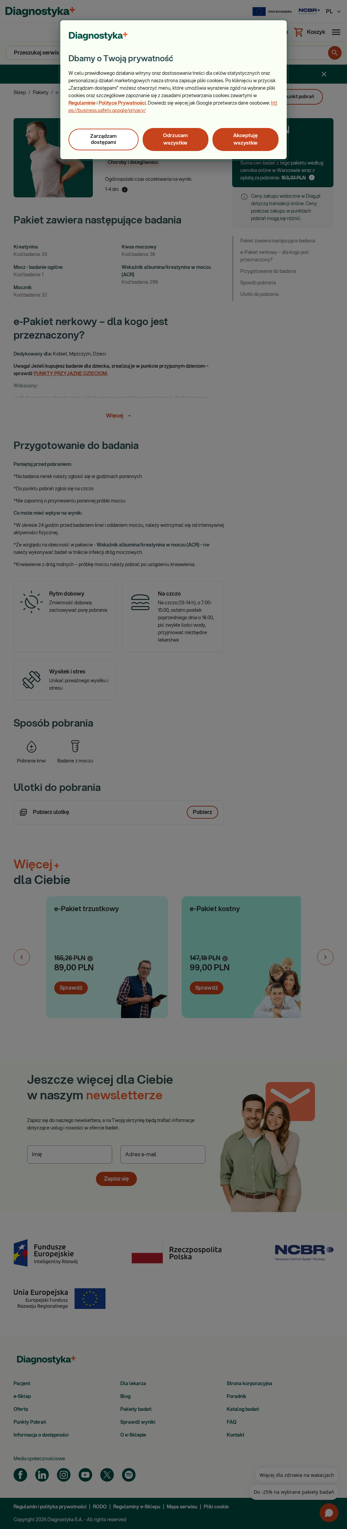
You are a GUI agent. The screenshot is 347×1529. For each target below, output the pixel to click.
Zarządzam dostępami (103, 139)
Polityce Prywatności (122, 103)
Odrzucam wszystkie (175, 139)
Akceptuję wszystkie (245, 139)
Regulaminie (82, 103)
